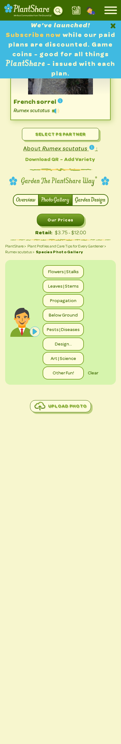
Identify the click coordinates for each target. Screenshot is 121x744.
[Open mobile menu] (110, 10)
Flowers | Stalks (63, 271)
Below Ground (63, 315)
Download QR (42, 159)
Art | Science (63, 358)
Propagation (63, 300)
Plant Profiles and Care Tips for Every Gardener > (66, 246)
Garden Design (90, 200)
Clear (93, 372)
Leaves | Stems (63, 286)
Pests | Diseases (63, 329)
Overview (25, 200)
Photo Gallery (55, 200)
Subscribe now (34, 35)
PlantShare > (15, 246)
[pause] (35, 332)
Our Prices (60, 219)
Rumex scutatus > (20, 252)
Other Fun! (63, 372)
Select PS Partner (60, 134)
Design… (63, 343)
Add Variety (79, 159)
